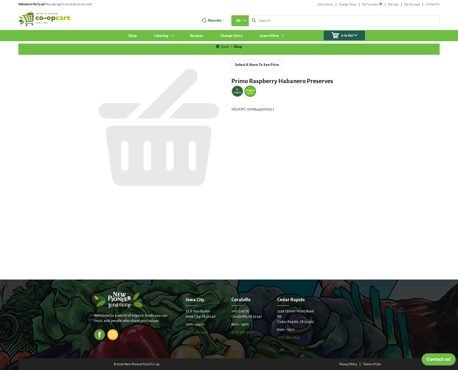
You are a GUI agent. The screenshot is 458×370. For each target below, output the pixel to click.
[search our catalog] (254, 20)
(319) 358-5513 (242, 332)
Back (224, 47)
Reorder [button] (215, 20)
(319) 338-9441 (197, 332)
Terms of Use (372, 364)
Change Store (347, 4)
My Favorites (370, 4)
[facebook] (99, 334)
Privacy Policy (348, 364)
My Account (412, 4)
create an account (80, 4)
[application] (438, 360)
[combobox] (240, 20)
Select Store (325, 4)
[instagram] (112, 334)
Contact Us (433, 4)
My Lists (393, 4)
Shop (238, 47)
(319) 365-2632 (288, 337)
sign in (60, 4)
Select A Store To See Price (257, 65)
